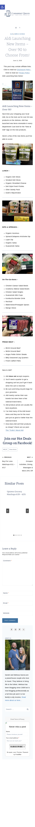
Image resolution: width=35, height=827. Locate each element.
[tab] (13, 535)
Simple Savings (19, 34)
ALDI (5, 449)
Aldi (11, 34)
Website (6, 613)
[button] (2, 7)
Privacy (22, 719)
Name (6, 593)
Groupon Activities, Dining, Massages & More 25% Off (26, 464)
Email (6, 603)
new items (13, 449)
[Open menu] (16, 27)
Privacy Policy (24, 73)
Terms (16, 719)
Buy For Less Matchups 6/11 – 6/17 (8, 463)
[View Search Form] (20, 28)
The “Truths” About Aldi (14, 430)
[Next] (27, 511)
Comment (7, 561)
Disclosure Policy (24, 70)
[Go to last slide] (7, 511)
